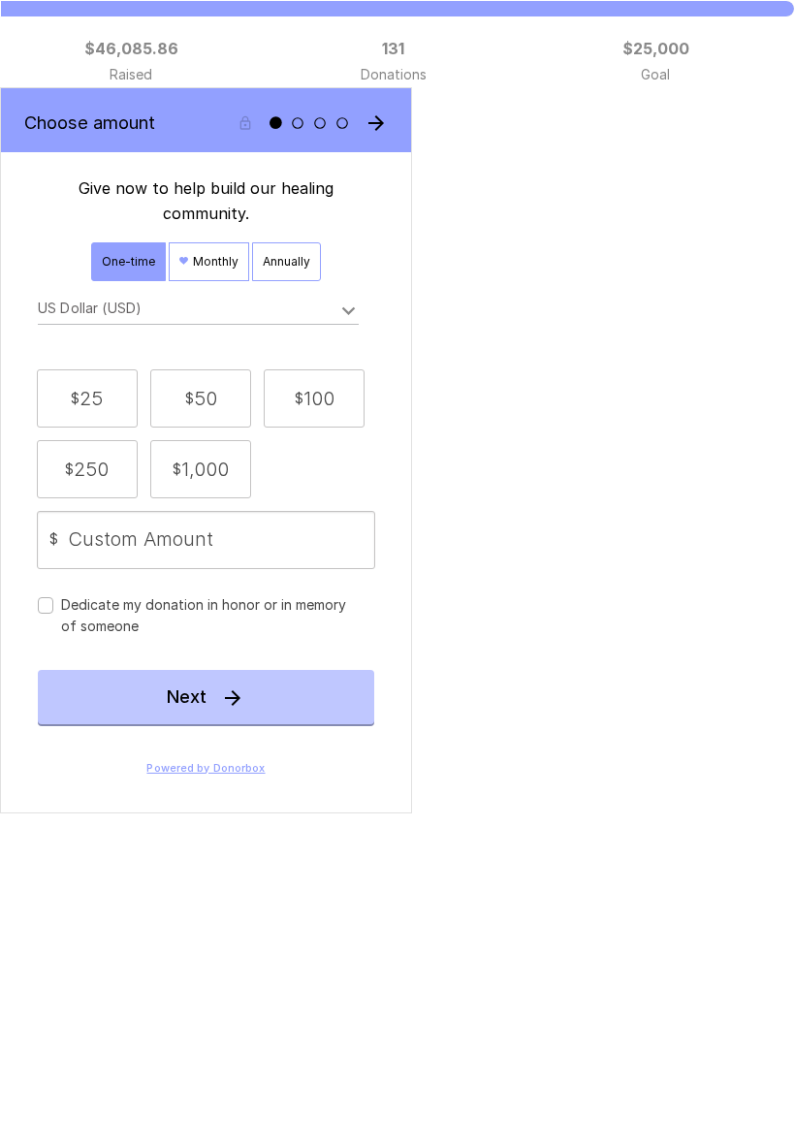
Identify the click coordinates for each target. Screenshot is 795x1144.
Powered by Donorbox (205, 768)
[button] (87, 398)
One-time (128, 261)
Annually (286, 261)
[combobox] (198, 311)
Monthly (214, 261)
